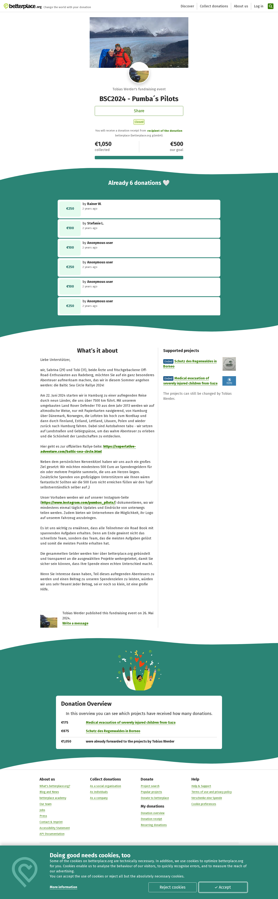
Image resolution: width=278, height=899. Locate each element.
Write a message (75, 623)
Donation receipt (151, 819)
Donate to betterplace (155, 798)
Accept (225, 887)
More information (63, 887)
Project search (150, 786)
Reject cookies (173, 887)
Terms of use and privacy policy (211, 792)
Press (43, 816)
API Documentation (52, 834)
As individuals (99, 792)
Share (139, 110)
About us (241, 6)
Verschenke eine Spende (206, 798)
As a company (99, 798)
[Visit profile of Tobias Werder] (139, 72)
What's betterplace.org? (55, 786)
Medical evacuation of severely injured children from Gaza (130, 722)
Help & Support (201, 786)
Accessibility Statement (55, 828)
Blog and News (49, 792)
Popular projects (151, 792)
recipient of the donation (164, 130)
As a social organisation (105, 786)
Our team (46, 804)
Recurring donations (154, 825)
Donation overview (153, 813)
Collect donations (214, 6)
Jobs (42, 810)
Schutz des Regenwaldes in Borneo (113, 731)
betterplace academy (53, 798)
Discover (187, 6)
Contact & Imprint (51, 822)
